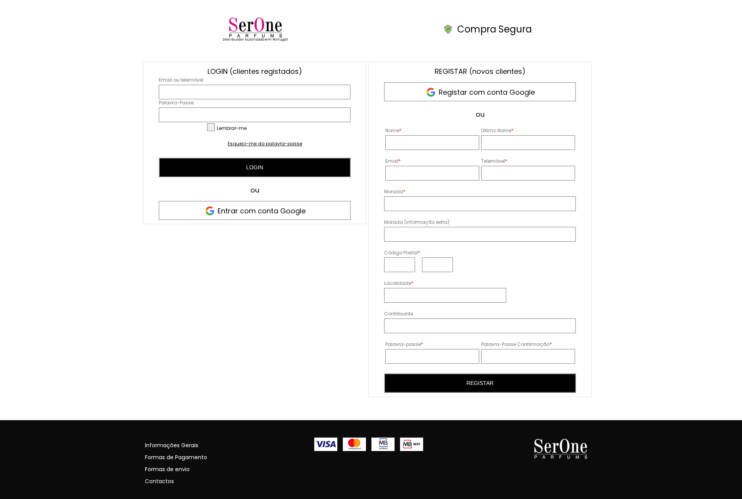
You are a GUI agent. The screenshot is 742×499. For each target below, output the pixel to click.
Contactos (159, 481)
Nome (393, 130)
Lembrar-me (232, 128)
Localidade (399, 283)
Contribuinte (398, 313)
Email (393, 161)
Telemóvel (494, 161)
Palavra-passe (404, 344)
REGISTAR (480, 383)
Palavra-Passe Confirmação (516, 344)
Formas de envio (167, 469)
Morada (394, 191)
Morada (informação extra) (416, 222)
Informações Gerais (171, 445)
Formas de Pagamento (176, 457)
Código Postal (402, 252)
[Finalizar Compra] (255, 36)
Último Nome (497, 130)
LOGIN (254, 167)
